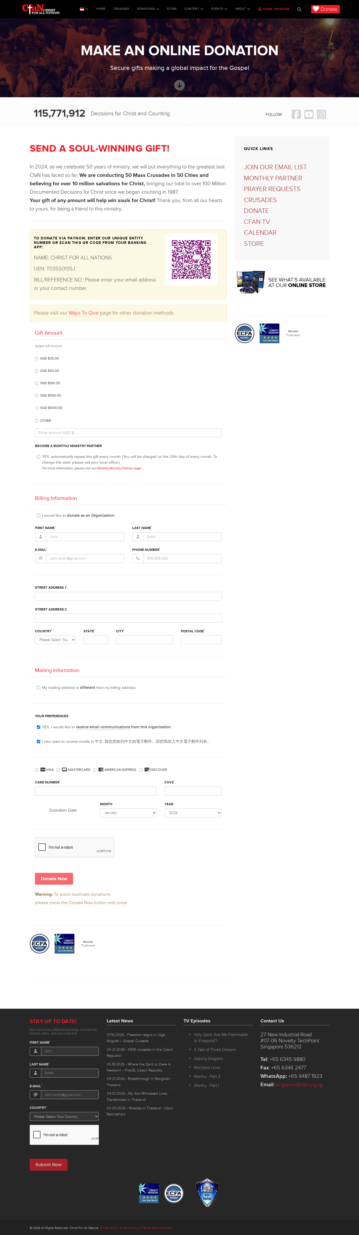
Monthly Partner (273, 178)
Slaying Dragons (208, 1058)
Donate (329, 9)
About (240, 9)
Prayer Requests (272, 189)
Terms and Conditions (157, 1228)
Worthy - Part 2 (207, 1076)
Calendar (260, 233)
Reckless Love (207, 1067)
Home (100, 9)
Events (217, 9)
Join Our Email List (275, 167)
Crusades (121, 9)
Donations (146, 9)
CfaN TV (257, 222)
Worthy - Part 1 (206, 1085)
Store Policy (130, 1228)
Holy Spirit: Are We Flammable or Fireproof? (221, 1037)
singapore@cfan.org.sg (299, 1085)
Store (172, 9)
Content (191, 9)
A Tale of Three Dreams (215, 1049)
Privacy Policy (109, 1228)
